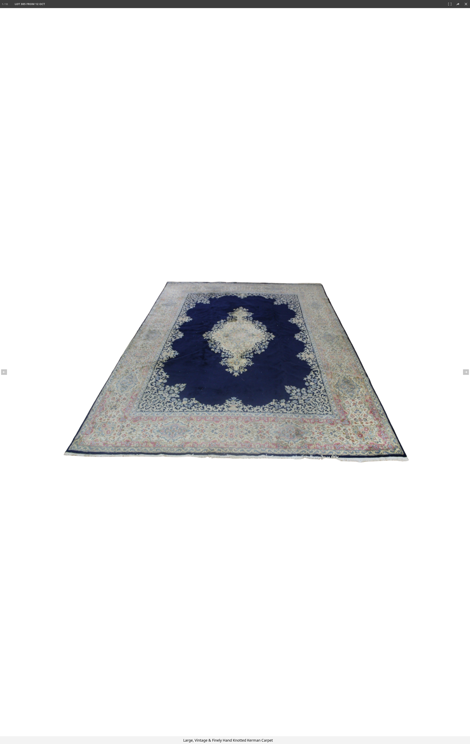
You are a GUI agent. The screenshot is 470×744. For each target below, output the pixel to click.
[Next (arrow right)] (463, 372)
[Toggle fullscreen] (450, 4)
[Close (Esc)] (466, 4)
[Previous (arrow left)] (6, 372)
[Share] (458, 4)
